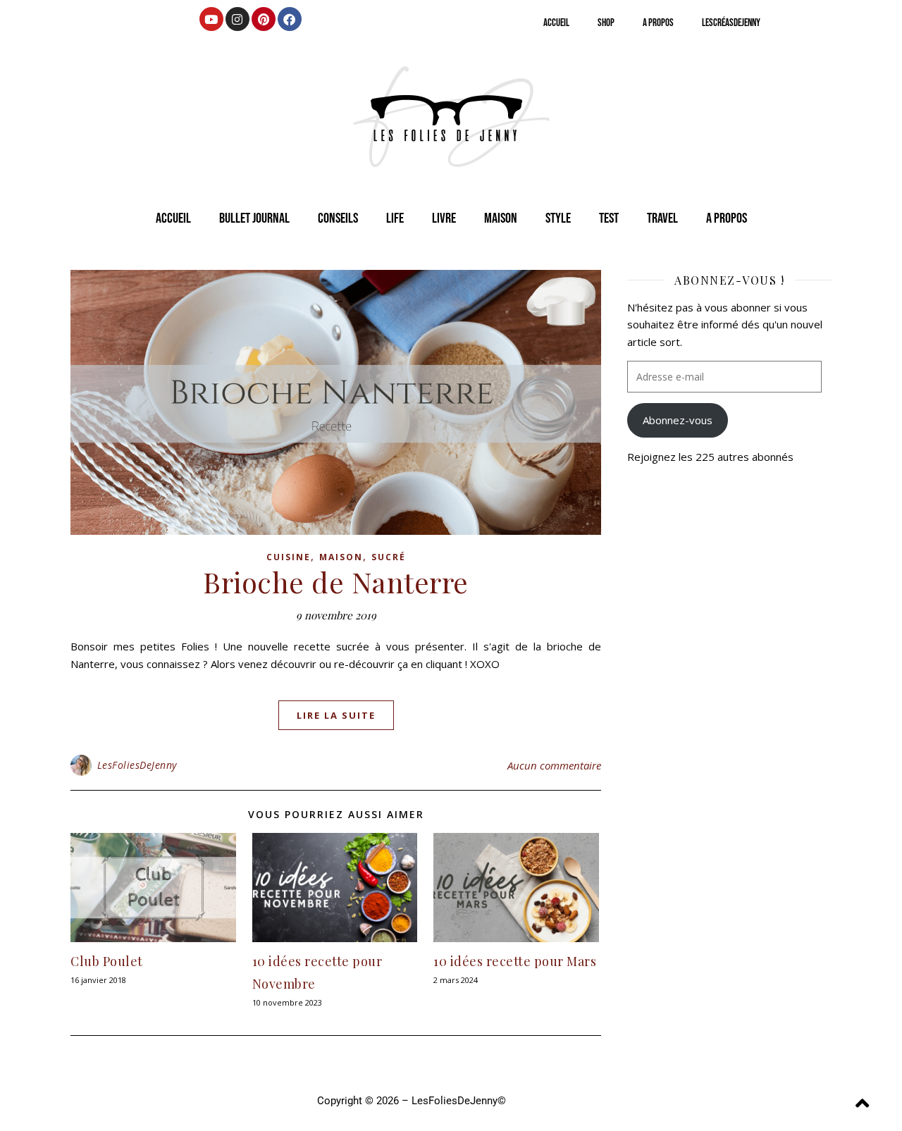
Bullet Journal (254, 218)
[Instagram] (237, 19)
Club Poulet (106, 961)
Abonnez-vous (677, 420)
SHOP (606, 23)
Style (558, 218)
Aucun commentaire (554, 765)
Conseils (338, 218)
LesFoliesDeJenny (137, 765)
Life (395, 218)
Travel (662, 218)
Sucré (388, 557)
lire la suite (336, 715)
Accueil (556, 23)
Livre (444, 218)
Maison (500, 218)
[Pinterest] (264, 19)
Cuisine (288, 557)
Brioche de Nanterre (336, 581)
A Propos (658, 23)
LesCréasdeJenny (731, 23)
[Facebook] (290, 19)
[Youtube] (211, 19)
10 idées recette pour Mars (514, 961)
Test (609, 218)
